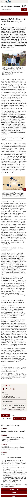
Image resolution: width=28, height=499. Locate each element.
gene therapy (5, 415)
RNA (15, 418)
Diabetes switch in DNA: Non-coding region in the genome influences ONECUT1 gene (12, 439)
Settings (14, 496)
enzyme (13, 415)
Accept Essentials (14, 489)
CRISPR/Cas (22, 418)
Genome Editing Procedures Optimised (13, 431)
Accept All (14, 492)
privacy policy (10, 486)
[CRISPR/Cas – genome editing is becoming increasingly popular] (4, 409)
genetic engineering (7, 418)
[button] (3, 389)
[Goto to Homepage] (14, 6)
